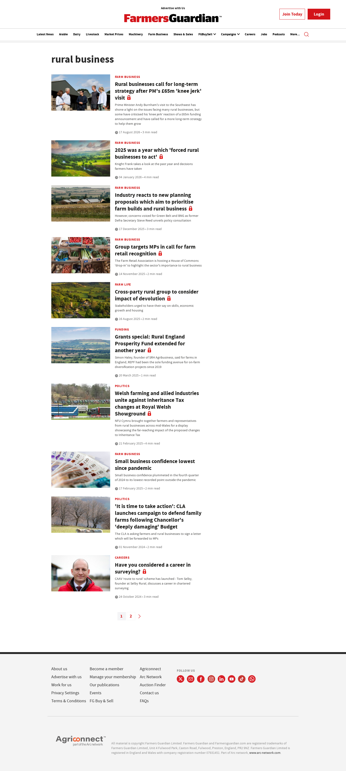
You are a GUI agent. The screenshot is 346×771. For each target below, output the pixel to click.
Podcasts (279, 34)
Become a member (106, 669)
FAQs (144, 701)
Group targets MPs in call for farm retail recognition (155, 250)
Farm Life (123, 284)
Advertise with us (66, 677)
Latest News (45, 34)
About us (59, 669)
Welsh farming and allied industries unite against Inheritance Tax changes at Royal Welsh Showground (157, 403)
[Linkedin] (221, 679)
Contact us (149, 693)
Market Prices (114, 34)
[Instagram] (211, 679)
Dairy (76, 34)
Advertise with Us (173, 8)
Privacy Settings (65, 693)
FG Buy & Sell (101, 701)
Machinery (136, 34)
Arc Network (151, 677)
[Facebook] (201, 679)
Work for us (61, 685)
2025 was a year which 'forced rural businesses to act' (157, 153)
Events (95, 693)
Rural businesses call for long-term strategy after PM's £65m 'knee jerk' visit (158, 91)
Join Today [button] (292, 14)
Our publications (104, 685)
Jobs (264, 34)
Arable (63, 34)
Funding (122, 329)
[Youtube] (231, 679)
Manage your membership (113, 677)
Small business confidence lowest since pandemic (155, 465)
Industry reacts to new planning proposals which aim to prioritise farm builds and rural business (154, 201)
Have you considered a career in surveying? (153, 568)
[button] (306, 34)
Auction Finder (153, 685)
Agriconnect (150, 669)
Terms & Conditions (68, 701)
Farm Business (158, 34)
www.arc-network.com (265, 753)
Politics (122, 385)
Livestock (92, 34)
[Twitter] (180, 679)
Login (319, 14)
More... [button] (295, 34)
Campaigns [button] (229, 34)
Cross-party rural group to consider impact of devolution (156, 295)
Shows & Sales (183, 34)
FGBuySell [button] (205, 34)
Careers (250, 34)
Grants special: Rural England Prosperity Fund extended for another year (150, 343)
